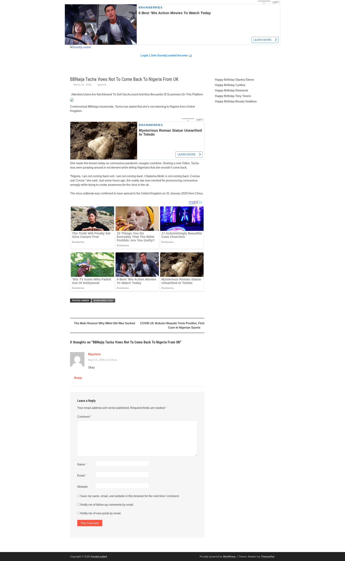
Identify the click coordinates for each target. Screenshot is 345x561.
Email (81, 475)
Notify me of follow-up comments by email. (107, 504)
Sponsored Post (103, 300)
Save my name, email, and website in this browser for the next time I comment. (129, 496)
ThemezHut (267, 556)
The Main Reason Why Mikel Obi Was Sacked (104, 323)
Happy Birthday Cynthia (230, 85)
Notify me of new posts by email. (100, 513)
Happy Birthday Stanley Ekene (234, 79)
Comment (84, 416)
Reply (78, 377)
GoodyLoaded (99, 556)
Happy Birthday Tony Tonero (233, 96)
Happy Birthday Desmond (231, 90)
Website (82, 486)
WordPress (229, 556)
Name (82, 464)
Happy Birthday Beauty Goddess (236, 101)
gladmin (102, 84)
